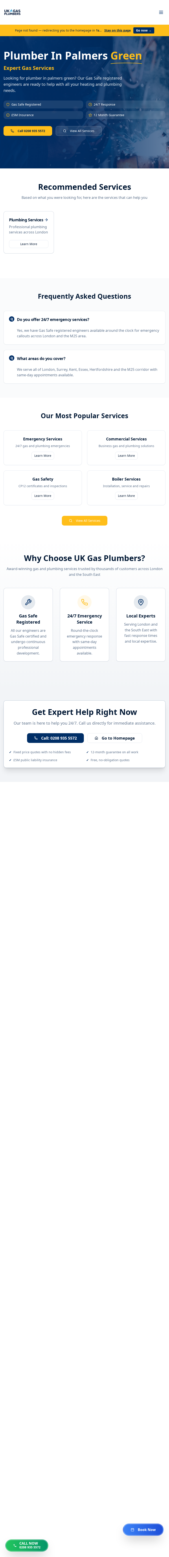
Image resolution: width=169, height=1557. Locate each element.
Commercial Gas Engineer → (36, 1468)
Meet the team (66, 637)
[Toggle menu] (161, 12)
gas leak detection (103, 880)
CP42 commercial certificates (66, 886)
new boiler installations (129, 873)
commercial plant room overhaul (68, 811)
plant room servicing (66, 911)
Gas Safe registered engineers (48, 817)
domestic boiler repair (75, 805)
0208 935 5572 (156, 28)
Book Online (101, 134)
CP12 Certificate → (68, 1281)
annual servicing (29, 880)
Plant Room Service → (93, 1468)
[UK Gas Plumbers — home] (12, 12)
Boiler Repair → (24, 1280)
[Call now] (157, 429)
